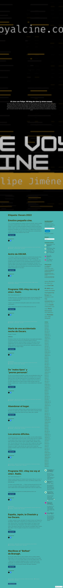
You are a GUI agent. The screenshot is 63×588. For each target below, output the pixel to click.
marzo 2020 (46, 429)
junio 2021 (46, 408)
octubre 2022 (46, 387)
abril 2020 (46, 428)
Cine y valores (51, 302)
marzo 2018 (46, 466)
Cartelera (48, 283)
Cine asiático (11, 507)
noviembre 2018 (47, 454)
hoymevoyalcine (11, 247)
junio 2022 (46, 391)
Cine (16, 247)
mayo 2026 (46, 326)
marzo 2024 (46, 363)
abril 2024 (46, 361)
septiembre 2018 (47, 457)
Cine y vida (47, 304)
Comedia (30, 362)
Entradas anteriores (12, 583)
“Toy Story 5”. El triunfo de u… (50, 252)
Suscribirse (47, 231)
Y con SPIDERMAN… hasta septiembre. (48, 266)
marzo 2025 (46, 346)
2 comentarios (36, 282)
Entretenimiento (32, 399)
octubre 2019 (46, 437)
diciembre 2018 (47, 452)
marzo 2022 (46, 396)
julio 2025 (46, 340)
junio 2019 (46, 443)
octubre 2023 (46, 370)
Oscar (36, 247)
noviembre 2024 (47, 352)
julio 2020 (46, 423)
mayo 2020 (46, 426)
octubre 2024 (46, 353)
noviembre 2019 (47, 435)
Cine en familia (22, 399)
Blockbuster (47, 281)
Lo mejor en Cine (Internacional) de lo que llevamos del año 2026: (49, 277)
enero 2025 (46, 349)
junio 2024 (46, 358)
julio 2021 (46, 407)
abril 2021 (46, 411)
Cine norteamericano (29, 247)
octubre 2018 (46, 455)
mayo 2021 (46, 410)
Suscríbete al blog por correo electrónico (49, 221)
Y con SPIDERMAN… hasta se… (51, 245)
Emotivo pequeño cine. (20, 220)
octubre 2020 (46, 420)
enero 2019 (46, 451)
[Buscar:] (49, 238)
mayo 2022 (46, 393)
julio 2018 (46, 460)
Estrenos (46, 312)
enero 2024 (46, 366)
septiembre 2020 (47, 422)
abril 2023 (46, 378)
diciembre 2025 (47, 334)
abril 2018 (46, 464)
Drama (34, 247)
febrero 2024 (46, 364)
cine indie (51, 296)
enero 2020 (46, 432)
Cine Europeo (24, 247)
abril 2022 (46, 394)
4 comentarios (11, 248)
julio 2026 (46, 323)
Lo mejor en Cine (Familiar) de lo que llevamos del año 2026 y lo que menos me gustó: (49, 271)
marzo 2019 (46, 448)
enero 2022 (46, 399)
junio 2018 (46, 461)
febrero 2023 (46, 381)
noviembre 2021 (47, 402)
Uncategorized (47, 318)
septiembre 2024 (47, 355)
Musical (52, 312)
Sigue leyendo (11, 235)
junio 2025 (46, 341)
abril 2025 (46, 344)
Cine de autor (20, 247)
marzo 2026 (46, 329)
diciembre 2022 (47, 384)
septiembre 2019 (47, 438)
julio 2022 (46, 390)
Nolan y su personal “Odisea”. (49, 268)
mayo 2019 (46, 445)
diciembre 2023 (47, 367)
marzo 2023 (46, 379)
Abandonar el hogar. (18, 406)
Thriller (49, 316)
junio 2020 (46, 425)
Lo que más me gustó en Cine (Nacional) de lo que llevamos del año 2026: (49, 274)
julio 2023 (46, 373)
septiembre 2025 (47, 338)
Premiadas (39, 247)
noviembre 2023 (47, 369)
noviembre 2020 (47, 419)
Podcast (32, 321)
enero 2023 (46, 382)
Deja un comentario (12, 465)
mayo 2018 (46, 463)
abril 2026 (46, 328)
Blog (50, 281)
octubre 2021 (46, 404)
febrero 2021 (46, 414)
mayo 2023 (46, 376)
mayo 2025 (46, 343)
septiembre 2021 (47, 405)
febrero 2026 (46, 331)
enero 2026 (46, 332)
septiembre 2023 (47, 372)
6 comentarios (11, 363)
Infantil (36, 399)
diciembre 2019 (47, 434)
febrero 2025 (46, 347)
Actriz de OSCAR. (17, 254)
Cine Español (18, 321)
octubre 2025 (46, 337)
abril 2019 (46, 446)
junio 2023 (46, 375)
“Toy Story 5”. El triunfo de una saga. (50, 493)
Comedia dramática (48, 306)
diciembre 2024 (47, 350)
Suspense (46, 316)
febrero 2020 (46, 431)
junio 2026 (46, 325)
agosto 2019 (46, 440)
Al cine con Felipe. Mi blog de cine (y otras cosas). (31, 101)
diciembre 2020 (47, 417)
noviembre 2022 (47, 385)
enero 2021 (46, 416)
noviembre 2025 (47, 335)
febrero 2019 (46, 449)
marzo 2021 (46, 413)
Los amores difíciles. (19, 434)
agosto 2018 (46, 458)
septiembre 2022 (47, 388)
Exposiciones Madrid (35, 507)
